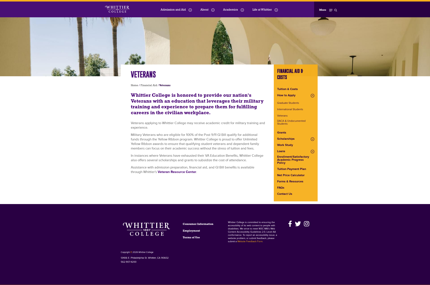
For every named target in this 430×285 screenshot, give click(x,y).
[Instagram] (306, 224)
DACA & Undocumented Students (291, 122)
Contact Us (284, 194)
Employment (191, 231)
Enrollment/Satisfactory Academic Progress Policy (293, 160)
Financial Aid (149, 85)
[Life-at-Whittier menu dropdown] (276, 10)
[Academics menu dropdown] (242, 10)
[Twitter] (298, 224)
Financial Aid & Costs (290, 74)
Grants (281, 133)
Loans (281, 151)
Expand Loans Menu (312, 151)
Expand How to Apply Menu (312, 95)
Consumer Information (198, 224)
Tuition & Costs (287, 89)
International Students (290, 109)
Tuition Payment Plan (291, 169)
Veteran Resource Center (177, 172)
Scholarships (286, 139)
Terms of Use (191, 237)
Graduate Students (288, 103)
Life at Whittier (262, 9)
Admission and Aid (173, 9)
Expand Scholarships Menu (312, 139)
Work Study (285, 145)
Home (134, 85)
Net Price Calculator (291, 175)
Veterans (282, 116)
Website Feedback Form (250, 241)
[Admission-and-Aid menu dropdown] (190, 10)
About (204, 9)
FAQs (280, 188)
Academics (230, 9)
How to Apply (286, 95)
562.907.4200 (128, 261)
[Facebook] (290, 224)
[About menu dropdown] (213, 10)
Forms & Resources (290, 181)
